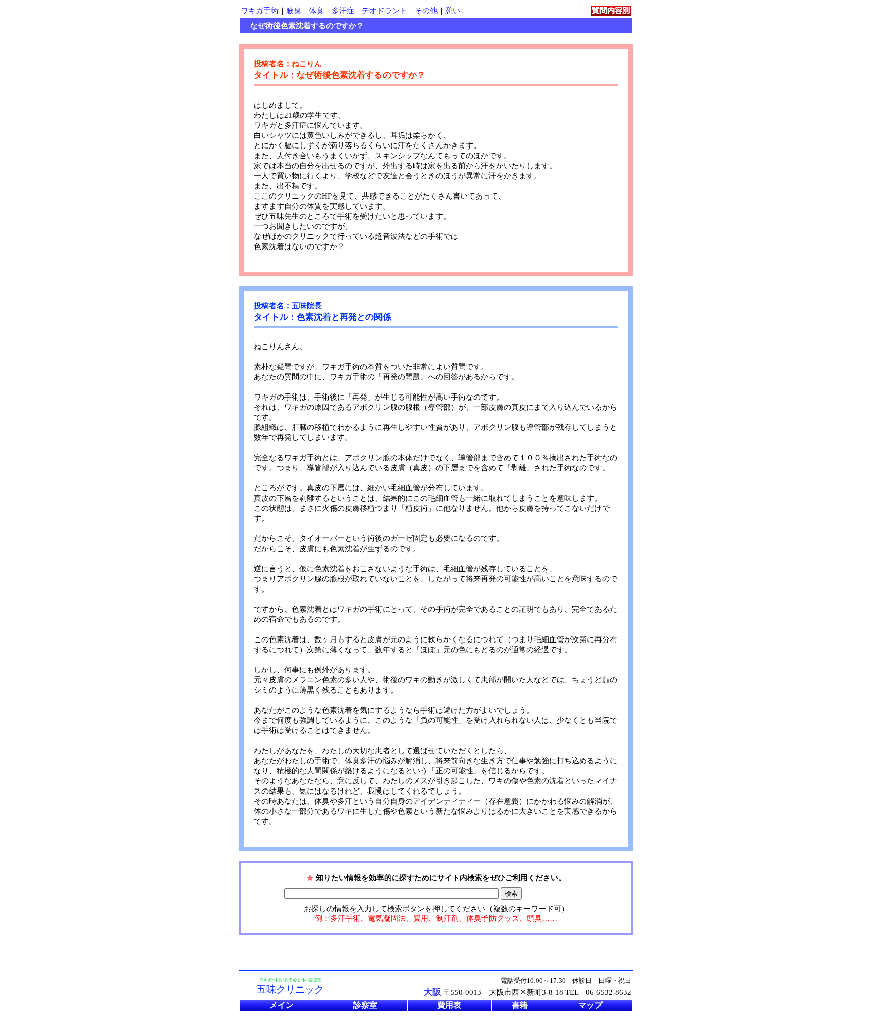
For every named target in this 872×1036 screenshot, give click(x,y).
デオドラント (384, 11)
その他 (426, 11)
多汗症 (343, 11)
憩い (452, 11)
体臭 (316, 11)
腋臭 (293, 11)
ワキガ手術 (260, 11)
